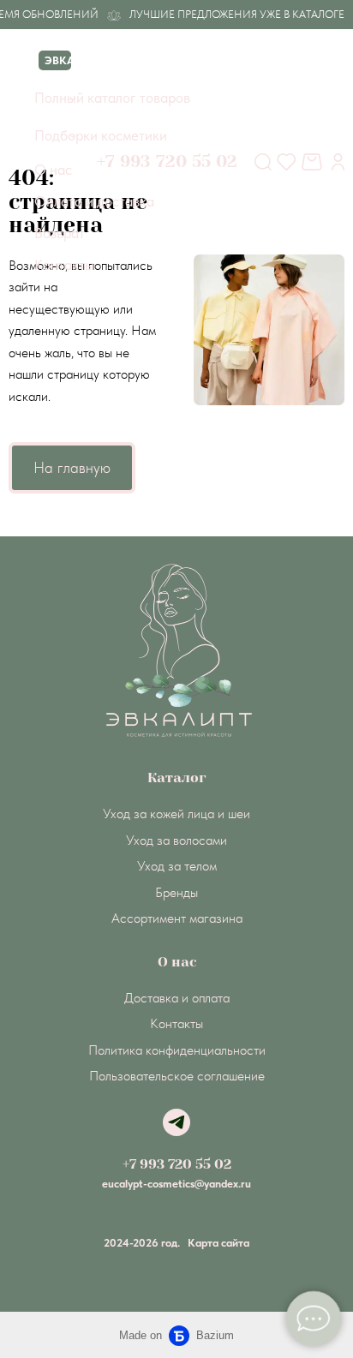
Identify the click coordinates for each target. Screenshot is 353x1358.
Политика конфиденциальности (177, 1050)
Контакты (176, 1023)
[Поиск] (263, 162)
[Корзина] (314, 161)
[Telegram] (176, 1122)
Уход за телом (177, 866)
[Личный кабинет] (338, 162)
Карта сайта (218, 1242)
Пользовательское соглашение (177, 1076)
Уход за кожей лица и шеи (176, 813)
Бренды (176, 892)
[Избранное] (286, 162)
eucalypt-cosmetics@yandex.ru (176, 1183)
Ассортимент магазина (176, 918)
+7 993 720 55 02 (177, 1164)
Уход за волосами (176, 840)
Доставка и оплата (177, 998)
